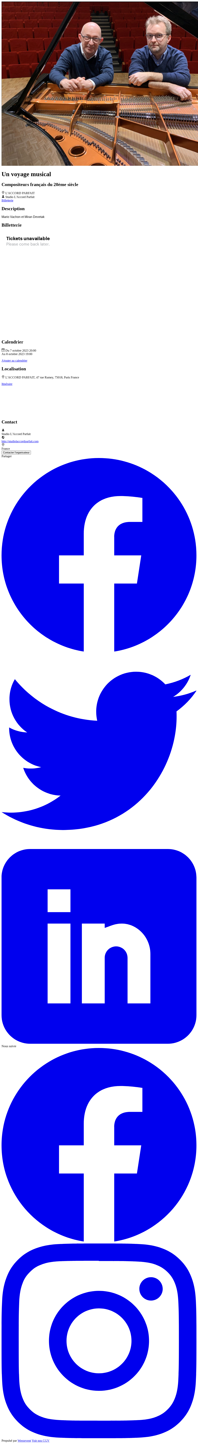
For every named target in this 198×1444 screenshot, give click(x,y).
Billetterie (7, 200)
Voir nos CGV (41, 1440)
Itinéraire (7, 384)
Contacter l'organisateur (16, 452)
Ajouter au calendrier (14, 360)
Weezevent (24, 1440)
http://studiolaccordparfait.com (20, 441)
